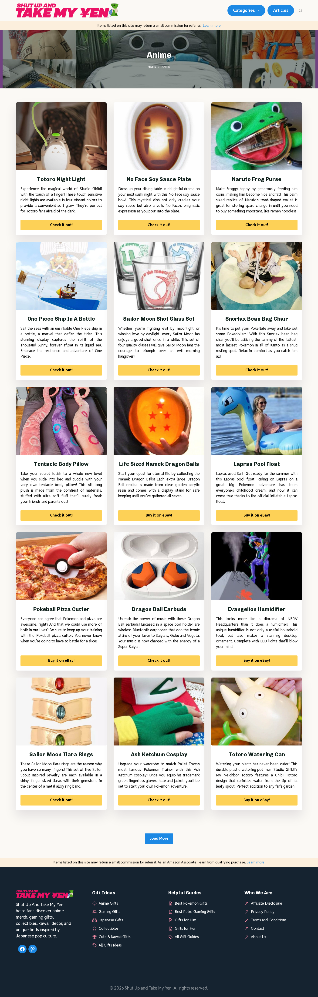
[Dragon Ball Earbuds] (159, 566)
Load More (159, 838)
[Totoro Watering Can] (256, 711)
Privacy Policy (262, 911)
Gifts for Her (185, 928)
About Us (258, 936)
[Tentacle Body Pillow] (61, 421)
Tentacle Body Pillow (61, 464)
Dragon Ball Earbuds (159, 609)
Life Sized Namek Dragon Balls (159, 464)
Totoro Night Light (61, 179)
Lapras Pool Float (256, 464)
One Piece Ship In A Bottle (61, 319)
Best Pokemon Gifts (191, 903)
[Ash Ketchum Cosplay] (159, 711)
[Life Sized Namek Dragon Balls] (159, 421)
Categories (244, 10)
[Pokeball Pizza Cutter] (61, 566)
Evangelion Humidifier (257, 609)
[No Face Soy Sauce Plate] (159, 136)
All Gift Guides (187, 936)
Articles (280, 10)
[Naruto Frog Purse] (256, 136)
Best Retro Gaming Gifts (195, 911)
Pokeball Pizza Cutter (61, 609)
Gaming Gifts (109, 911)
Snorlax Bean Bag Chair (256, 319)
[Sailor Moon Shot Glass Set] (159, 276)
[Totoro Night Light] (61, 136)
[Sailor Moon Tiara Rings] (61, 711)
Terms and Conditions (269, 920)
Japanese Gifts (111, 920)
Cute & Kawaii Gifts (115, 936)
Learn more (212, 25)
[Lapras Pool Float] (256, 421)
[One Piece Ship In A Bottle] (61, 276)
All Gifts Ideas (110, 945)
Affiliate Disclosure (266, 903)
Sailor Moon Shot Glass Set (159, 319)
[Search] (300, 10)
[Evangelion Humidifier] (256, 566)
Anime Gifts (108, 903)
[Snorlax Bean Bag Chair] (256, 276)
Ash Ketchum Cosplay (159, 754)
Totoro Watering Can (257, 754)
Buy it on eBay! (159, 515)
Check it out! (61, 224)
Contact (257, 928)
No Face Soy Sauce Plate (159, 179)
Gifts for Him (185, 920)
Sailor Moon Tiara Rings (61, 754)
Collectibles (108, 928)
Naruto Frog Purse (256, 179)
